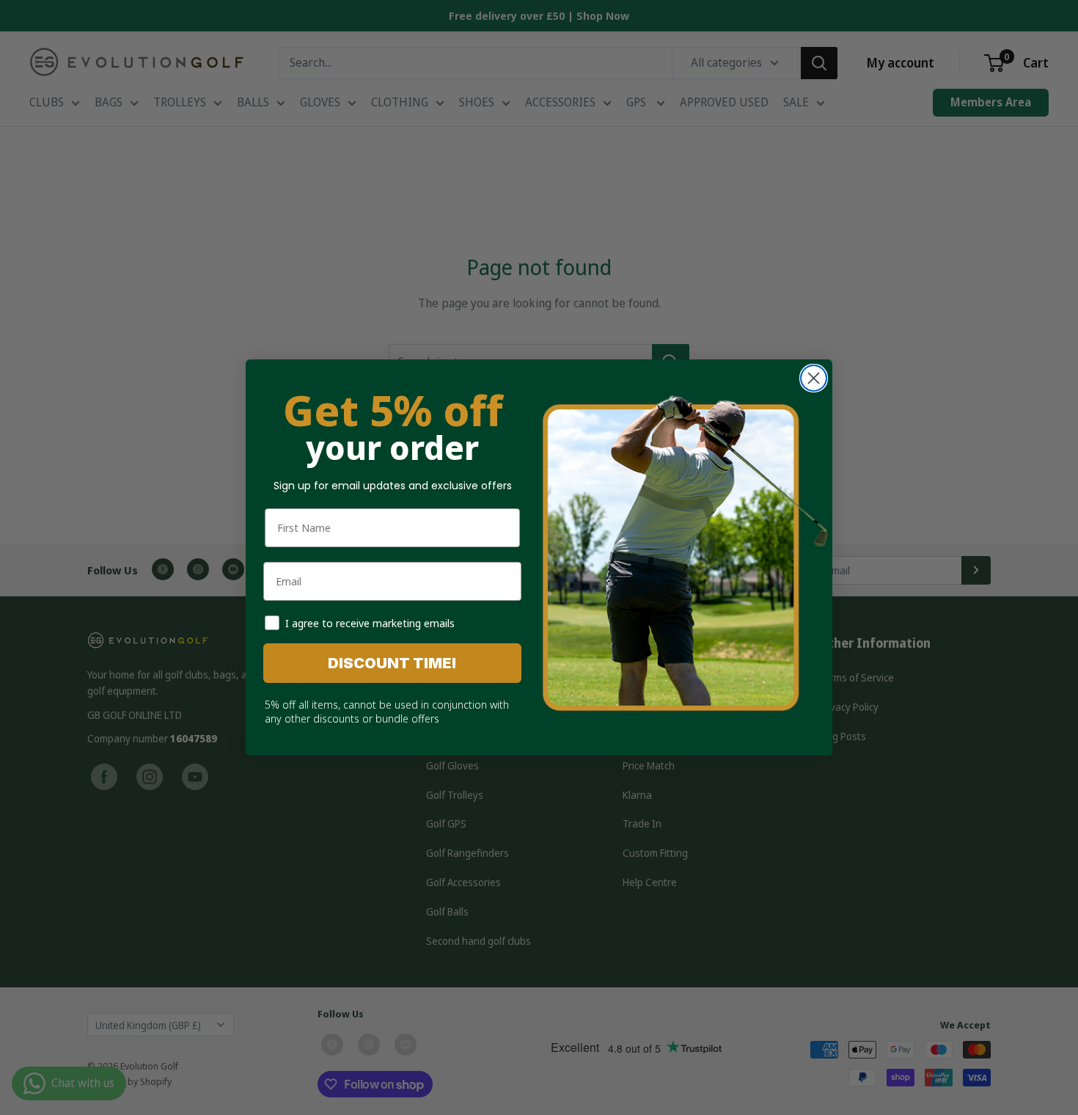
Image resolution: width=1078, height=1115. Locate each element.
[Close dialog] (813, 378)
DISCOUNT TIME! (392, 663)
